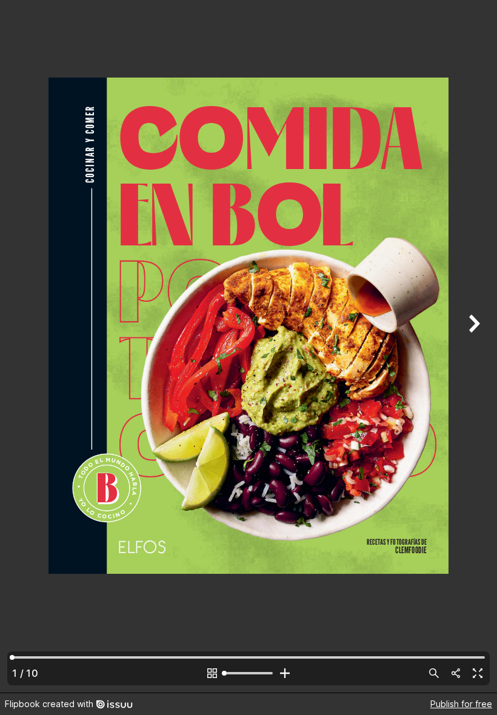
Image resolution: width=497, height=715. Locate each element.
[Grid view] (212, 673)
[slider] (248, 673)
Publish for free (461, 704)
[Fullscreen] (477, 673)
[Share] (455, 673)
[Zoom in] (285, 673)
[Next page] (473, 346)
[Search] (434, 673)
